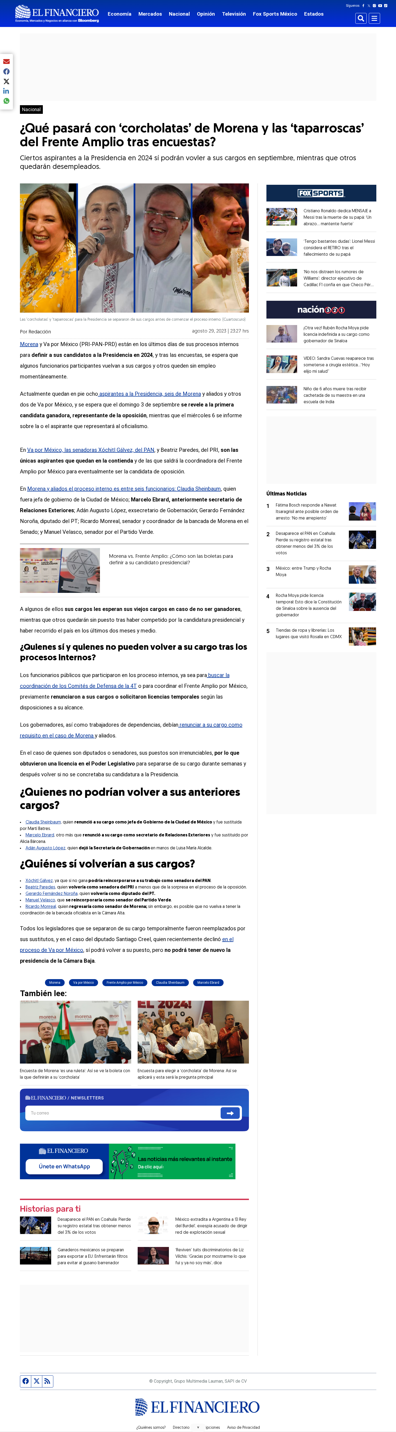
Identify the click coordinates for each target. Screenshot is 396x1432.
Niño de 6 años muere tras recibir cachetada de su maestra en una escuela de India (335, 395)
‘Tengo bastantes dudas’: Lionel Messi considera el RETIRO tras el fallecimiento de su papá (339, 248)
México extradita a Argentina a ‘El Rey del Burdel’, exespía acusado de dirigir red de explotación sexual (211, 1226)
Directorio (181, 1428)
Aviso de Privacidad (243, 1428)
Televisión (234, 14)
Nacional (179, 14)
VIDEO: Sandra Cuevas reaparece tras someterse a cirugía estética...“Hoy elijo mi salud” (339, 365)
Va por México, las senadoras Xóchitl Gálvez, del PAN (90, 450)
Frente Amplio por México (125, 983)
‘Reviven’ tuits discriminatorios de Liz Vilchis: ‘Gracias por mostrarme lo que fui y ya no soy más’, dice (210, 1256)
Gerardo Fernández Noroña (52, 894)
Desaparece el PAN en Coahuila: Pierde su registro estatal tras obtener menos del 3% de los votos (94, 1226)
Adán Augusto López (45, 848)
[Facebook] (364, 5)
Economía (119, 14)
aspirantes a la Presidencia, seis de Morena (149, 394)
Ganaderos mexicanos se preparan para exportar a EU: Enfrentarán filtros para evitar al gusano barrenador (93, 1256)
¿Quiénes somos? (151, 1428)
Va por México (83, 983)
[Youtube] (381, 5)
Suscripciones (208, 1428)
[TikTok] (387, 5)
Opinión (206, 14)
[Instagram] (375, 5)
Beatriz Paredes (40, 887)
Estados (314, 14)
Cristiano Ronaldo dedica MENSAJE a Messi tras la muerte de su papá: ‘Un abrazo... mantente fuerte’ (337, 217)
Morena (29, 344)
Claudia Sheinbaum (43, 822)
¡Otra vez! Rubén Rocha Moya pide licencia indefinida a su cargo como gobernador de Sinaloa (337, 334)
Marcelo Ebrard (40, 835)
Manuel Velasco (40, 900)
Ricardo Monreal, (41, 907)
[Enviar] (230, 1113)
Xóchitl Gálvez (39, 881)
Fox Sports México (275, 14)
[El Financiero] (57, 13)
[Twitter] (370, 5)
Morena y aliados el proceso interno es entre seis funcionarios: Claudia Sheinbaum (124, 489)
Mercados (150, 14)
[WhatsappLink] (127, 1161)
